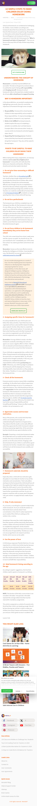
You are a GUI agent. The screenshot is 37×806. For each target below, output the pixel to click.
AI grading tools (23, 176)
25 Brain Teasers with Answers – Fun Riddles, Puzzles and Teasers (16, 666)
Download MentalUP (18, 310)
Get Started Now (18, 72)
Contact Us (4, 764)
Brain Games (5, 793)
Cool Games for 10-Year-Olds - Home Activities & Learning (16, 644)
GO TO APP (31, 3)
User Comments (6, 768)
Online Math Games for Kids (10, 796)
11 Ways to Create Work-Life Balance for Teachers (17, 750)
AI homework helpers (12, 193)
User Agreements (6, 771)
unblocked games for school (11, 255)
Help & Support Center (8, 786)
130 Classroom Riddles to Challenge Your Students (17, 739)
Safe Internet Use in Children (13, 705)
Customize (18, 691)
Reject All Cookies (30, 691)
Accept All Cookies (7, 690)
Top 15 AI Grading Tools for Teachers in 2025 (15, 743)
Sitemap (4, 789)
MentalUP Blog (6, 782)
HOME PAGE (5, 17)
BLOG (12, 17)
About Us (4, 761)
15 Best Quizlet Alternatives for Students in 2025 (16, 746)
